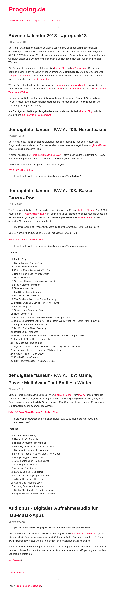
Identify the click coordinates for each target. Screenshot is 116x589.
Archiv (29, 20)
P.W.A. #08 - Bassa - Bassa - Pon (25, 239)
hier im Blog (60, 68)
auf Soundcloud (79, 68)
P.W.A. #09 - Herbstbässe (21, 170)
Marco (48, 88)
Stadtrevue (75, 88)
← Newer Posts (16, 572)
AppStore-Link (89, 533)
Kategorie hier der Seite (20, 75)
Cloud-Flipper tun (40, 79)
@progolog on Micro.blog (28, 586)
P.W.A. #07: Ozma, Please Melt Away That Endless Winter (33, 412)
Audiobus (76, 533)
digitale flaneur (85, 217)
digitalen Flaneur (98, 145)
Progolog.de (26, 9)
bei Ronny (60, 85)
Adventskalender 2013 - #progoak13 (47, 35)
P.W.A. (81, 395)
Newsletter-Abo (16, 20)
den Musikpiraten (78, 85)
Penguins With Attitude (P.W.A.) (46, 155)
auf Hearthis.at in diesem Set (36, 115)
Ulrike (60, 88)
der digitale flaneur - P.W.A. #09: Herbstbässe (57, 129)
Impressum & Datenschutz (47, 20)
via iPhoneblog (15, 560)
